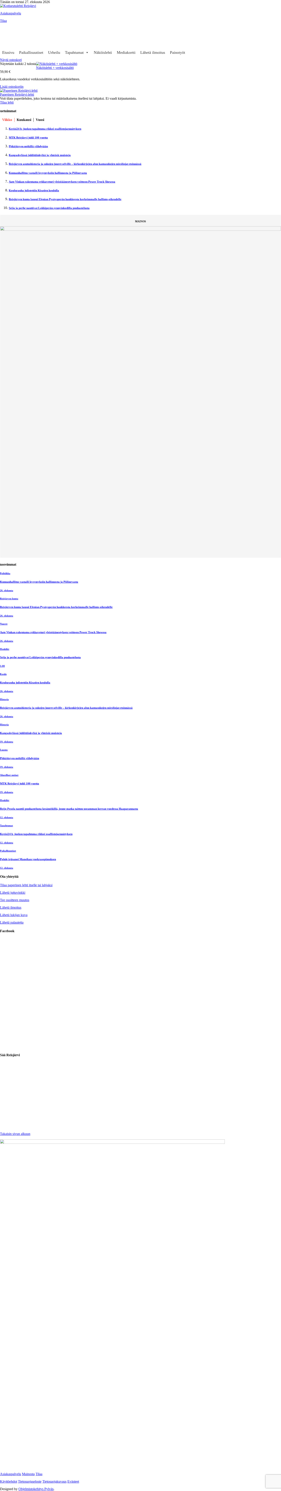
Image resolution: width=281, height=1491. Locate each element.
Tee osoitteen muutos (14, 900)
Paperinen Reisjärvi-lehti (17, 94)
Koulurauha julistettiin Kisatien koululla (34, 190)
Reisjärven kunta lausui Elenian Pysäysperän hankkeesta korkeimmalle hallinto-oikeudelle (65, 199)
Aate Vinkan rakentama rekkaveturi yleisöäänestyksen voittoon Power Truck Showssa (62, 181)
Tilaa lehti (7, 102)
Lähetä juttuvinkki (12, 892)
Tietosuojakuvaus (54, 1481)
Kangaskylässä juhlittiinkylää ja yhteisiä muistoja (40, 155)
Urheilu (54, 52)
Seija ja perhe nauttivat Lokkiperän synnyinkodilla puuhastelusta (49, 208)
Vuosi (40, 120)
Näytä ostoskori (11, 60)
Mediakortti (126, 52)
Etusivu (8, 52)
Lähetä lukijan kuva (13, 915)
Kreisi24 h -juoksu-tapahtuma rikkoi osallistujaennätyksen (45, 128)
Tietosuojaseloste (29, 1481)
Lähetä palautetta (11, 922)
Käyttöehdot (8, 1481)
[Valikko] (5, 27)
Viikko (7, 120)
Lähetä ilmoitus (152, 52)
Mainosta (28, 1474)
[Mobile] (5, 36)
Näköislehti (103, 52)
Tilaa (3, 21)
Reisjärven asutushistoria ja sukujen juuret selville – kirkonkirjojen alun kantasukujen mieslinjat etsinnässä (75, 163)
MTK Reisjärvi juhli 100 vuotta (28, 137)
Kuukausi (24, 120)
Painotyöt (177, 52)
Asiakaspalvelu (10, 13)
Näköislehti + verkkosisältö (55, 68)
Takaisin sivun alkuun (15, 1134)
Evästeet (73, 1481)
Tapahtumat (74, 52)
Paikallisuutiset (31, 52)
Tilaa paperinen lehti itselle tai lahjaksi (26, 885)
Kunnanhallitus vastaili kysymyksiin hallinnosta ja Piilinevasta (48, 172)
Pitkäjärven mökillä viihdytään (28, 146)
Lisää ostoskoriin (11, 86)
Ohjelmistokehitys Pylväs (36, 1489)
